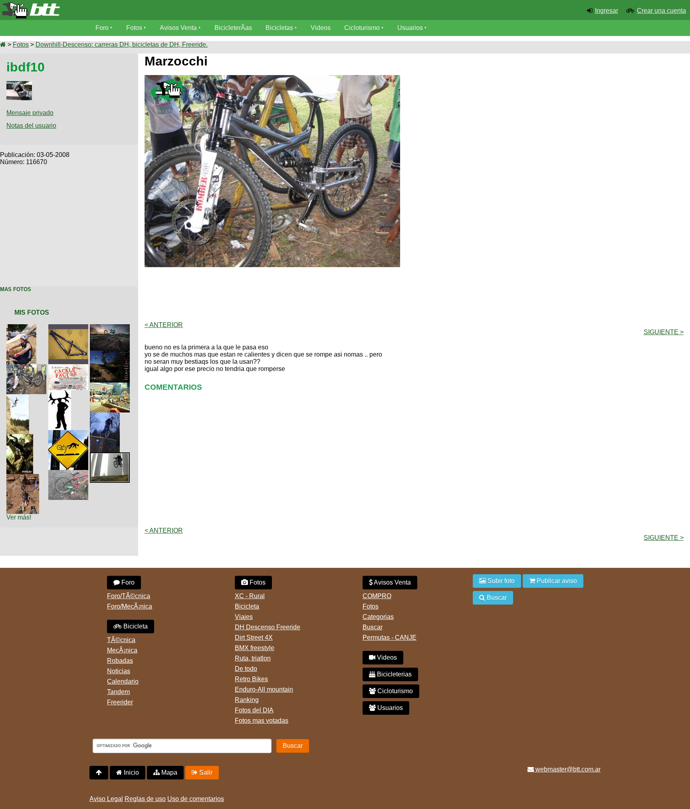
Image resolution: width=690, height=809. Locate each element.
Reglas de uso (145, 798)
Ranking (247, 699)
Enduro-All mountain (264, 689)
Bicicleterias (393, 674)
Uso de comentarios (195, 798)
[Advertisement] (69, 222)
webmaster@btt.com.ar (567, 769)
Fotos (134, 27)
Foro (102, 27)
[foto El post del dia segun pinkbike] (111, 455)
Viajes (244, 616)
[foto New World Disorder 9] (61, 393)
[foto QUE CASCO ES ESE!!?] (23, 327)
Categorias (378, 616)
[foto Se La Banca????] (69, 327)
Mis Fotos (31, 312)
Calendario (123, 681)
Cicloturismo (362, 27)
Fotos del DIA (254, 710)
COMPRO (377, 596)
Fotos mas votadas (261, 720)
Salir (205, 772)
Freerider (120, 702)
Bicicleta (135, 626)
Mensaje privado (30, 112)
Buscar (373, 627)
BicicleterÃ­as (233, 27)
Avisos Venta (178, 27)
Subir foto (500, 580)
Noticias (118, 671)
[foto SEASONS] (111, 354)
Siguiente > (664, 332)
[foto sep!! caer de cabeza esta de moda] (24, 477)
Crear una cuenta (661, 10)
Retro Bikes (251, 679)
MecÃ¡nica (122, 650)
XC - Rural (250, 596)
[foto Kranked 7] (69, 367)
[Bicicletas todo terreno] (115, 10)
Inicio (130, 772)
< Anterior (164, 324)
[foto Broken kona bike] (69, 473)
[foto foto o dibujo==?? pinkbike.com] (111, 327)
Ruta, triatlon (253, 658)
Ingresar (606, 10)
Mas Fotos (15, 289)
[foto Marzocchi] (28, 367)
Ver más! (18, 517)
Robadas (120, 660)
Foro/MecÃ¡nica (129, 606)
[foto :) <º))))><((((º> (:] (21, 437)
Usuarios (410, 27)
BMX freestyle (254, 647)
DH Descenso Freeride (267, 627)
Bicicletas (280, 27)
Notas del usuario (31, 125)
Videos (321, 27)
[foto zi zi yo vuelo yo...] (111, 386)
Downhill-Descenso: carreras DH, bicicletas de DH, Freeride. (122, 44)
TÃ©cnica (121, 639)
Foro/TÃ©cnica (128, 596)
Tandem (118, 691)
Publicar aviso (556, 580)
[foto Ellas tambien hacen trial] (106, 415)
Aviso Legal (106, 798)
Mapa (168, 772)
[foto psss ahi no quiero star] (19, 397)
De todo (246, 668)
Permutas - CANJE (389, 637)
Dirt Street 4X (254, 637)
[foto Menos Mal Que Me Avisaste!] (69, 433)
